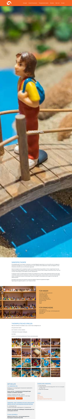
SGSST (38, 395)
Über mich (58, 3)
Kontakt (62, 3)
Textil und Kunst (40, 397)
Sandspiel (25, 3)
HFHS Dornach (40, 396)
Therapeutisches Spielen (43, 3)
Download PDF (19, 398)
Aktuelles (52, 3)
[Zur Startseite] (9, 3)
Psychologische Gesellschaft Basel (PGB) (44, 398)
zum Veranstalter (11, 398)
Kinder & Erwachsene (33, 3)
